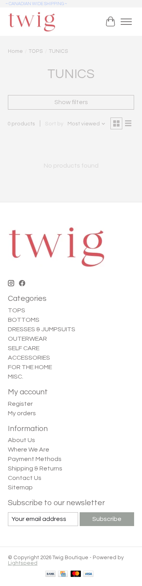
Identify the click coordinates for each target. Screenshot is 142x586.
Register (20, 404)
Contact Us (24, 478)
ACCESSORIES (29, 358)
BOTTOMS (23, 320)
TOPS (36, 51)
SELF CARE (23, 348)
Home (15, 51)
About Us (21, 440)
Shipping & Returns (35, 468)
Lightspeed (22, 563)
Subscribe (106, 519)
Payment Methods (35, 459)
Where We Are (28, 449)
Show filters (71, 102)
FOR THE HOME (30, 367)
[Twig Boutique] (31, 22)
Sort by (54, 124)
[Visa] (88, 574)
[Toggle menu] (126, 22)
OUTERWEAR (27, 339)
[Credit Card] (63, 574)
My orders (22, 413)
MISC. (15, 376)
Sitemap (20, 487)
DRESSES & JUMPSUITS (41, 329)
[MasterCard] (76, 574)
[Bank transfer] (50, 574)
